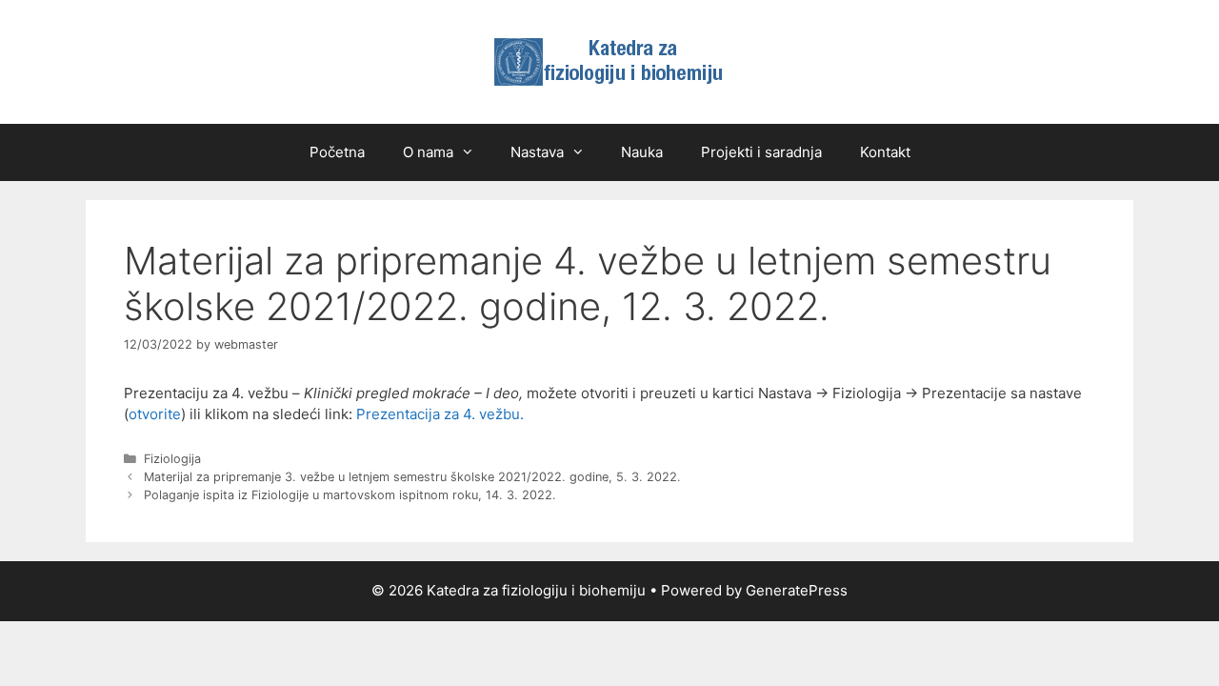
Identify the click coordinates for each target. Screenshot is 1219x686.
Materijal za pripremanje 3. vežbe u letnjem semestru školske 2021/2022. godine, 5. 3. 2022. (412, 477)
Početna (337, 152)
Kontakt (885, 152)
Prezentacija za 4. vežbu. (440, 414)
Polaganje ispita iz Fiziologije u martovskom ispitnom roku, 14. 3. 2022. (350, 495)
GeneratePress (797, 590)
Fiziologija (172, 459)
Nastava (537, 152)
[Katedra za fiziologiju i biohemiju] (609, 60)
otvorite (155, 414)
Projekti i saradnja (761, 152)
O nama (428, 152)
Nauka (642, 152)
